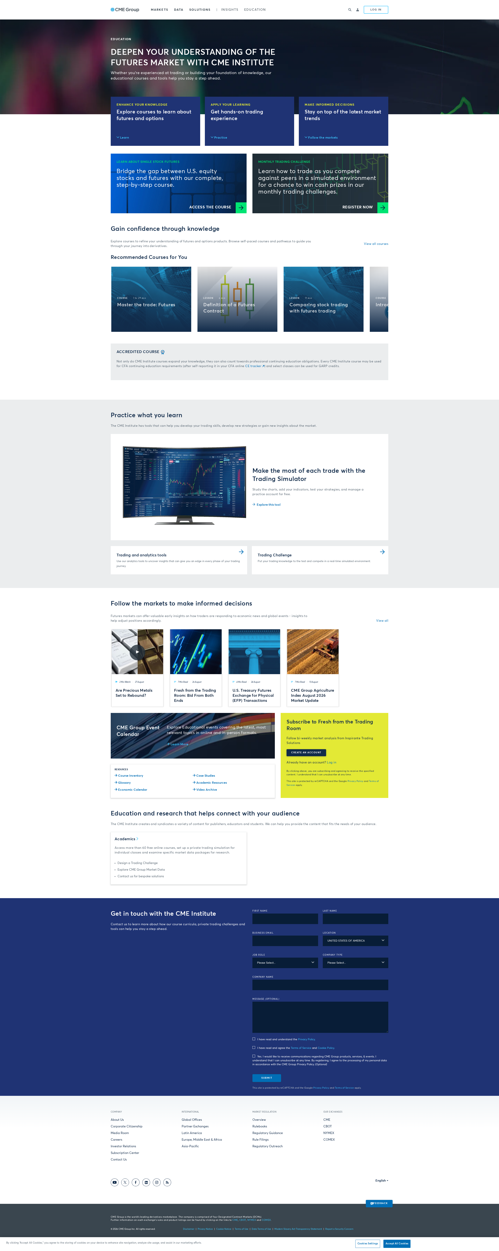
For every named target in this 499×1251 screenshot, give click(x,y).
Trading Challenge (275, 555)
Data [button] (178, 9)
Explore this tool (268, 504)
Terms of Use (241, 1229)
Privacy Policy (355, 781)
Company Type (333, 955)
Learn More (179, 744)
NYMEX (328, 1133)
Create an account (306, 753)
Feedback (380, 1203)
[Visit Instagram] (157, 1183)
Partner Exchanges (195, 1126)
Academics (125, 839)
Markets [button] (159, 9)
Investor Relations (123, 1146)
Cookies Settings (367, 1243)
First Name (260, 911)
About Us (117, 1119)
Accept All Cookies (397, 1243)
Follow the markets (323, 137)
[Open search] (350, 10)
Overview (259, 1119)
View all (382, 620)
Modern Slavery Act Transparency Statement (298, 1229)
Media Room (120, 1133)
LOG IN (376, 9)
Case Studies (205, 775)
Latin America (192, 1133)
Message (265, 999)
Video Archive (206, 789)
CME (326, 1119)
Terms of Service (301, 1048)
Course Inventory (130, 775)
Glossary (124, 782)
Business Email (262, 933)
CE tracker (253, 366)
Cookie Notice (223, 1229)
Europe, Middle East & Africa (202, 1139)
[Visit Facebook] (136, 1183)
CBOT (327, 1126)
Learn (124, 137)
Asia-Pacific (190, 1146)
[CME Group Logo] (125, 10)
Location (329, 933)
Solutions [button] (200, 9)
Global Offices (192, 1119)
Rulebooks (259, 1126)
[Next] (382, 299)
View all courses (376, 243)
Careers (116, 1139)
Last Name (330, 911)
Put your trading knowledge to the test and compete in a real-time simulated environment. (314, 561)
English (380, 1180)
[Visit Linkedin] (146, 1183)
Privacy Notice (205, 1229)
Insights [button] (229, 9)
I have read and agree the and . (296, 1048)
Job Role (258, 955)
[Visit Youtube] (115, 1183)
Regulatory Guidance (267, 1133)
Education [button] (255, 9)
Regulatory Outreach (267, 1146)
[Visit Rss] (167, 1183)
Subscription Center (125, 1152)
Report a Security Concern (339, 1229)
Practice (220, 137)
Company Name (262, 977)
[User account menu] (358, 10)
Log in (331, 762)
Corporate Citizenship (126, 1126)
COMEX (329, 1139)
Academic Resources (211, 782)
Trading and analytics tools (141, 555)
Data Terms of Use (261, 1229)
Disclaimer (188, 1229)
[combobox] (355, 941)
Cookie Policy (326, 1048)
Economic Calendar (132, 789)
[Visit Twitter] (125, 1183)
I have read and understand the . (286, 1039)
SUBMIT (266, 1078)
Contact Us (119, 1159)
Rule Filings (260, 1139)
